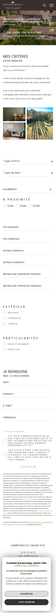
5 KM (10, 206)
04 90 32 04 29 (28, 552)
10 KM (23, 206)
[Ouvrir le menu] (51, 5)
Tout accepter (26, 602)
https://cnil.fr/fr (28, 499)
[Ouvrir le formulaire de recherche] (44, 5)
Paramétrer (26, 593)
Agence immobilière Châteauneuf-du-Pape (23, 21)
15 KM (36, 206)
